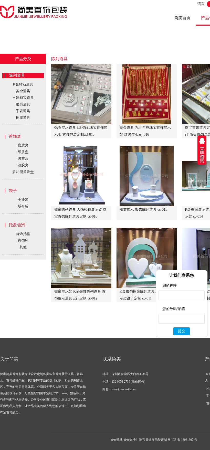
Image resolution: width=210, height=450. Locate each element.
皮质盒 (23, 145)
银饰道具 (23, 104)
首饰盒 (15, 136)
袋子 (13, 190)
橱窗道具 (23, 118)
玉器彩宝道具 (23, 98)
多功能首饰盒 (23, 172)
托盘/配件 (17, 225)
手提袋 (23, 199)
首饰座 (23, 240)
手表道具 (23, 111)
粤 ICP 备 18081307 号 (182, 440)
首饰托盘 (23, 234)
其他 (23, 247)
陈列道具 (17, 75)
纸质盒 (23, 152)
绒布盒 (23, 158)
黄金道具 (23, 91)
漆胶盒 (23, 165)
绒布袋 (23, 206)
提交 (181, 331)
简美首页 (182, 18)
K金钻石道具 (23, 84)
